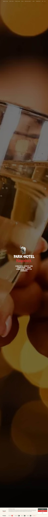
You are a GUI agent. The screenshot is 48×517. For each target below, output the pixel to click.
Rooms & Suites (5, 1)
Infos (33, 1)
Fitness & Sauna (17, 1)
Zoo (42, 1)
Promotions (38, 1)
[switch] (19, 515)
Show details (34, 515)
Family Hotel (11, 1)
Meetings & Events (28, 1)
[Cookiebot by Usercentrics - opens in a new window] (4, 515)
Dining (22, 1)
